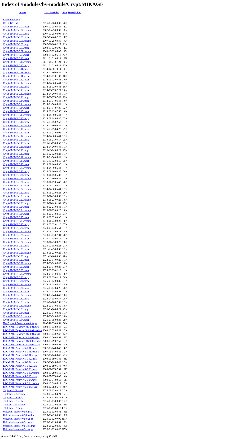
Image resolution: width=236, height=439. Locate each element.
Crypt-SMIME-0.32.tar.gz (16, 298)
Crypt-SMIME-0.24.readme (17, 210)
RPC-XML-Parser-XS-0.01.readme (21, 351)
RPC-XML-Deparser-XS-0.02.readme (22, 341)
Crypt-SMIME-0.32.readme (17, 295)
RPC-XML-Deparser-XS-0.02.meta (21, 337)
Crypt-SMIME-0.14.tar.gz (16, 107)
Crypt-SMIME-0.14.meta (16, 100)
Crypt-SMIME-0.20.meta (16, 164)
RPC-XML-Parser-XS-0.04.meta (20, 379)
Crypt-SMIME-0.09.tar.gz (16, 54)
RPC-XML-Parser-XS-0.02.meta (20, 358)
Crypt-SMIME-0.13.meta (16, 90)
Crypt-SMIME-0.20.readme (17, 168)
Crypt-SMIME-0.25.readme (17, 221)
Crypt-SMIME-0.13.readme (17, 93)
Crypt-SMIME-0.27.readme (17, 242)
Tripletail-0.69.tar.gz (13, 408)
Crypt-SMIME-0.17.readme (17, 136)
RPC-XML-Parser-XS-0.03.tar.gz (20, 376)
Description (74, 12)
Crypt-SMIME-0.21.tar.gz (16, 182)
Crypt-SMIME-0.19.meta (16, 153)
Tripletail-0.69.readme (14, 404)
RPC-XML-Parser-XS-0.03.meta (20, 369)
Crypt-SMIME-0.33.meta (16, 302)
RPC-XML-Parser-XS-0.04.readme (21, 383)
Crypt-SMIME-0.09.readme (17, 51)
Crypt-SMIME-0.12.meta (16, 79)
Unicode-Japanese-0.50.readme (19, 415)
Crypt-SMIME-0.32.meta (16, 291)
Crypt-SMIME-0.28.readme (17, 252)
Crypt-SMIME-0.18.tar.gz (16, 150)
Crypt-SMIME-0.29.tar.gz (16, 266)
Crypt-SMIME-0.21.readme (17, 178)
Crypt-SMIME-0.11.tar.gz (16, 76)
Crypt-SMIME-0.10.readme (17, 62)
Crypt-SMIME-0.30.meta (16, 270)
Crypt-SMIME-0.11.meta (16, 69)
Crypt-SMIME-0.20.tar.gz (16, 171)
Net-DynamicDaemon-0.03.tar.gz (20, 323)
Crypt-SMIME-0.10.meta (16, 58)
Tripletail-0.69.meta (13, 401)
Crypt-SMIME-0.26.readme (17, 231)
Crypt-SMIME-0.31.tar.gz (16, 288)
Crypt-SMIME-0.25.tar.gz (16, 224)
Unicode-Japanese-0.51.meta (17, 422)
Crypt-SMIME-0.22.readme (17, 189)
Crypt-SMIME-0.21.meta (16, 175)
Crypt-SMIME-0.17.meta (16, 132)
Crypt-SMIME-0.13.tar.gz (16, 97)
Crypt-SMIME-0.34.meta (16, 312)
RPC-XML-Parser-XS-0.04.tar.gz (20, 387)
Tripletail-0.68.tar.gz (13, 397)
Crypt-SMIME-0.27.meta (16, 238)
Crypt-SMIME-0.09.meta (16, 47)
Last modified (51, 12)
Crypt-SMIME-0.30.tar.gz (16, 277)
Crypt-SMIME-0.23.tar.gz (16, 203)
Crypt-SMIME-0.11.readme (17, 72)
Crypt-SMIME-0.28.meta (16, 249)
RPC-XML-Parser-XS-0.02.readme (21, 362)
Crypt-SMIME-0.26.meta (16, 228)
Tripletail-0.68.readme (14, 394)
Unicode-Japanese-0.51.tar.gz (18, 429)
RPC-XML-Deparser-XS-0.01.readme (22, 330)
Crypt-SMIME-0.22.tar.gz (16, 192)
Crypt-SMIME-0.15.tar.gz (16, 118)
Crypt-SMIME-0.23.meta (16, 196)
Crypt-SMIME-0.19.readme (17, 157)
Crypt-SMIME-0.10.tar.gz (16, 65)
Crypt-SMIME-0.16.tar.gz (16, 129)
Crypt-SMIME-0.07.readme (17, 30)
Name (22, 12)
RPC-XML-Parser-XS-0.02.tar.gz (20, 365)
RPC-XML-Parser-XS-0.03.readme (21, 372)
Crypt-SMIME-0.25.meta (16, 217)
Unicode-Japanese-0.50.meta (17, 411)
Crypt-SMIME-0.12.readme (17, 83)
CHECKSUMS (11, 23)
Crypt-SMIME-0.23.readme (17, 199)
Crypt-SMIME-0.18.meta (16, 143)
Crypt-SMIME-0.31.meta (16, 281)
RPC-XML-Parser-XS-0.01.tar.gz (20, 355)
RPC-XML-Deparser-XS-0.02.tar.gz (21, 344)
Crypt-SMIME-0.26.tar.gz (16, 235)
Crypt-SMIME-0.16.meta (16, 122)
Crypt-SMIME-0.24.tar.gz (16, 213)
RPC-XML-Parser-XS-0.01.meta (20, 348)
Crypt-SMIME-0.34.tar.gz (16, 319)
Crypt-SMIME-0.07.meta (16, 26)
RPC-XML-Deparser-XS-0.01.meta (21, 326)
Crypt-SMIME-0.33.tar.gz (16, 309)
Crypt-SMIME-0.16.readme (17, 125)
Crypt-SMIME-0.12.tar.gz (16, 86)
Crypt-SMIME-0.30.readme (17, 273)
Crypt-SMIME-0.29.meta (16, 259)
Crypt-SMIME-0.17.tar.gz (16, 139)
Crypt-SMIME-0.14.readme (17, 104)
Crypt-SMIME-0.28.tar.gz (16, 256)
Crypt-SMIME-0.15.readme (17, 115)
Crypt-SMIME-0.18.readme (17, 146)
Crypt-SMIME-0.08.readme (17, 40)
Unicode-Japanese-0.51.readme (19, 425)
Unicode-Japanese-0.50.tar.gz (18, 418)
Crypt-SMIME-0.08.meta (16, 37)
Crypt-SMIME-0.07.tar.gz (16, 33)
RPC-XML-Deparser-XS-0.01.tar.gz (21, 334)
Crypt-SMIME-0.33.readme (17, 305)
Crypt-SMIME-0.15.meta (16, 111)
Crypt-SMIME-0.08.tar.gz (16, 44)
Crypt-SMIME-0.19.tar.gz (16, 160)
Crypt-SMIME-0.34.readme (17, 316)
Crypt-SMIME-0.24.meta (16, 206)
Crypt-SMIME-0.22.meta (16, 185)
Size (64, 12)
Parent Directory (11, 19)
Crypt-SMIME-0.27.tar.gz (16, 245)
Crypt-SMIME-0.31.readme (17, 284)
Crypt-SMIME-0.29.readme (17, 263)
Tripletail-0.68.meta (13, 390)
